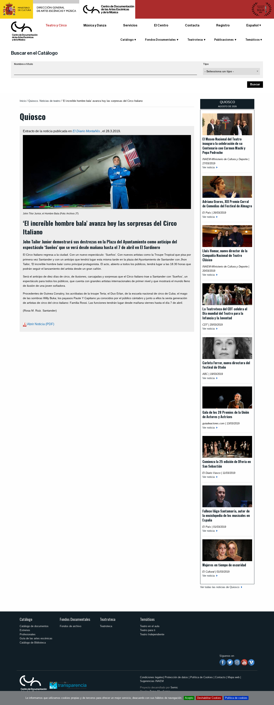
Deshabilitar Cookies (209, 697)
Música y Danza (94, 25)
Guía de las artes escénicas (36, 638)
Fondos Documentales (75, 619)
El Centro (161, 25)
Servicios (130, 25)
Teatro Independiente (152, 634)
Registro (223, 25)
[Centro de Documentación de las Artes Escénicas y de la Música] (24, 31)
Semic (174, 687)
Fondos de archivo (70, 626)
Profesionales (28, 634)
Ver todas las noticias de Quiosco (219, 587)
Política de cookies (236, 697)
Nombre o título (23, 64)
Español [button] (252, 25)
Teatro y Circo (56, 25)
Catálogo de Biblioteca (33, 642)
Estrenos (25, 630)
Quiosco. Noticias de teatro (44, 100)
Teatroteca (107, 619)
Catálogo (26, 619)
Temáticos (147, 619)
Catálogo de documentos (34, 626)
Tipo (206, 64)
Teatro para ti (147, 630)
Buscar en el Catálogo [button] (34, 53)
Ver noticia (208, 167)
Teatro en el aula (149, 626)
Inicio (23, 100)
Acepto (189, 697)
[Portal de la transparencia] (68, 685)
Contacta (192, 25)
